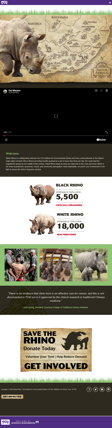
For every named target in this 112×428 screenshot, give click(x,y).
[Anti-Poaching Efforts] (21, 265)
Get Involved (12, 396)
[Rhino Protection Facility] (91, 265)
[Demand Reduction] (56, 265)
